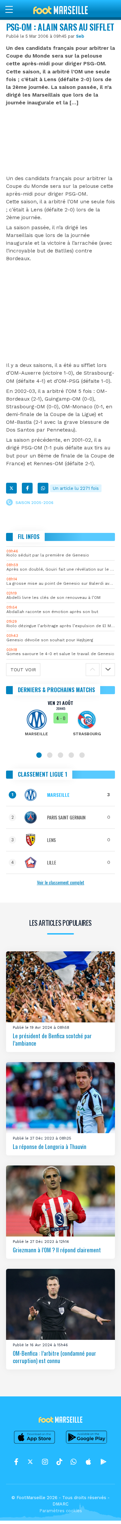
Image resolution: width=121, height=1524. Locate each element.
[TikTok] (59, 1462)
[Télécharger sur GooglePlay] (87, 1443)
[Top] (103, 1509)
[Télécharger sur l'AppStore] (34, 1443)
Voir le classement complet (60, 882)
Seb (80, 36)
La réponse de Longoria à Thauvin (49, 1146)
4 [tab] (71, 755)
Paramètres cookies (60, 1510)
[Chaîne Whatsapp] (74, 1462)
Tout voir (23, 669)
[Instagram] (45, 1462)
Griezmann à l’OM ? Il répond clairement (57, 1250)
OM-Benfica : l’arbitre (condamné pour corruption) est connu (54, 1357)
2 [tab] (49, 755)
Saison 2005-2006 (34, 503)
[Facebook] (27, 488)
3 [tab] (60, 755)
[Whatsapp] (43, 488)
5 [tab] (82, 755)
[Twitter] (11, 488)
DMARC (60, 1503)
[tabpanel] (60, 722)
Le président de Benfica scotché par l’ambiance (52, 1039)
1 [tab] (39, 755)
